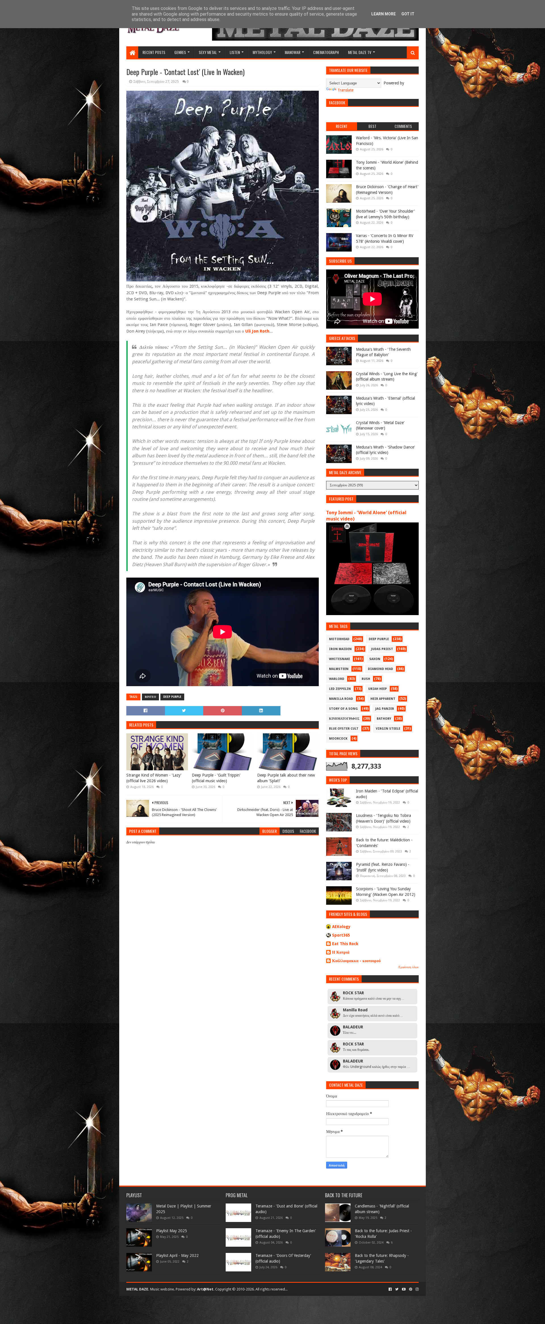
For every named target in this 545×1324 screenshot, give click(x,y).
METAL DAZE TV (359, 52)
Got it (407, 14)
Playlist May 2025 (171, 1230)
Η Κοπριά (340, 952)
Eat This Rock (345, 943)
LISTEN (235, 52)
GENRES (180, 52)
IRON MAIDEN (340, 649)
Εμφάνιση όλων (409, 967)
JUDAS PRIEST (382, 649)
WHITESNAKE (339, 659)
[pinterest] (410, 1289)
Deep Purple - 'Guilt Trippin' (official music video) (216, 778)
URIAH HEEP (377, 689)
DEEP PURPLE (172, 696)
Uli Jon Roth (257, 331)
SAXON (374, 659)
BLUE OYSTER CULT (344, 729)
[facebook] (390, 1289)
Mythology (262, 52)
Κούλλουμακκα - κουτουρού (356, 960)
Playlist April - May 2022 (177, 1255)
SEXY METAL (208, 52)
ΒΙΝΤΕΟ (150, 696)
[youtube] (404, 1289)
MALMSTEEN (339, 669)
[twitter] (397, 1289)
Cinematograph (326, 52)
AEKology (341, 926)
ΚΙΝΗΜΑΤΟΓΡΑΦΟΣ (344, 719)
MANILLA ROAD (341, 699)
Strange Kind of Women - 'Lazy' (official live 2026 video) (153, 778)
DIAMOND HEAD (380, 669)
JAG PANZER (384, 709)
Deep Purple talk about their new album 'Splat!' (286, 778)
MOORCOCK (338, 738)
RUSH (366, 679)
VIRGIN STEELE (388, 729)
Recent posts (153, 52)
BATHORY (384, 719)
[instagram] (416, 1289)
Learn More (383, 14)
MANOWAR (292, 52)
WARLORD (336, 679)
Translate (345, 90)
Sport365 (341, 935)
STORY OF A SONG (343, 709)
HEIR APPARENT (382, 699)
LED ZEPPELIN (340, 689)
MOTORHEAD (339, 639)
